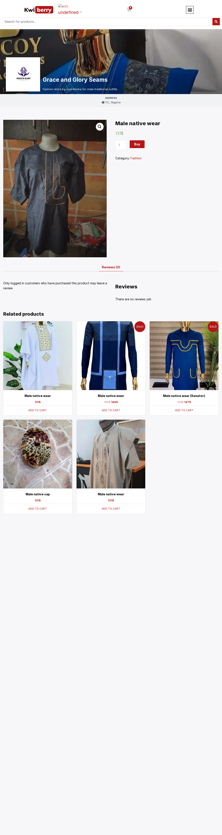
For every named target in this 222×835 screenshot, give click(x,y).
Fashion (136, 158)
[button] (190, 10)
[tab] (111, 267)
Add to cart (37, 410)
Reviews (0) (111, 267)
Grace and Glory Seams (75, 79)
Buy (137, 144)
